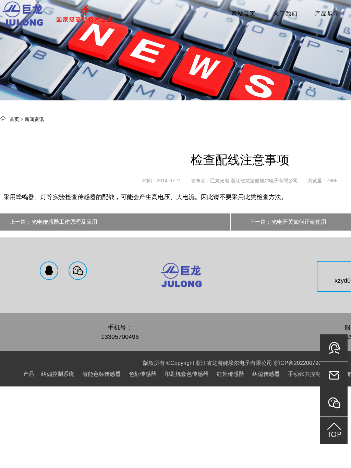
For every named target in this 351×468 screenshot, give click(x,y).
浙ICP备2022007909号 (302, 363)
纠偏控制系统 (57, 374)
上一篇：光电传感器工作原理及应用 (53, 222)
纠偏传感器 (266, 374)
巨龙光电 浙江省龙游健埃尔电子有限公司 (254, 180)
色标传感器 (142, 374)
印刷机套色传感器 (186, 374)
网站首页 (243, 13)
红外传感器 (230, 374)
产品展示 (327, 13)
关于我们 (285, 13)
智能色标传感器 (101, 374)
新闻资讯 (34, 119)
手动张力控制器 (307, 374)
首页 (14, 119)
